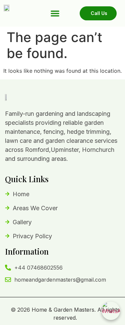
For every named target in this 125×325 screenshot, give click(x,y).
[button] (55, 13)
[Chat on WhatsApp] (111, 311)
